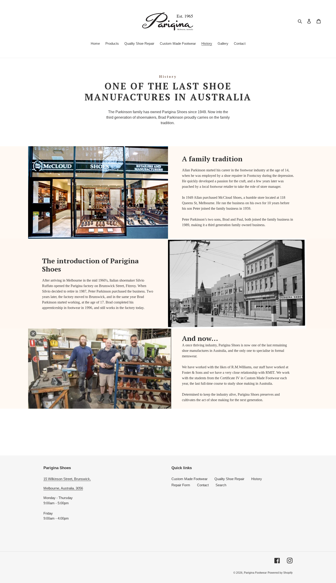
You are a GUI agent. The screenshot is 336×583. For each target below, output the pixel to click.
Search (221, 485)
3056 (79, 488)
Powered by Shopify (280, 572)
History (256, 479)
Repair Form (180, 485)
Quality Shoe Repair (229, 479)
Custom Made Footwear (189, 479)
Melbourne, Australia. (59, 488)
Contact (203, 485)
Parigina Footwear (255, 572)
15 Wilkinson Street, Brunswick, (67, 479)
